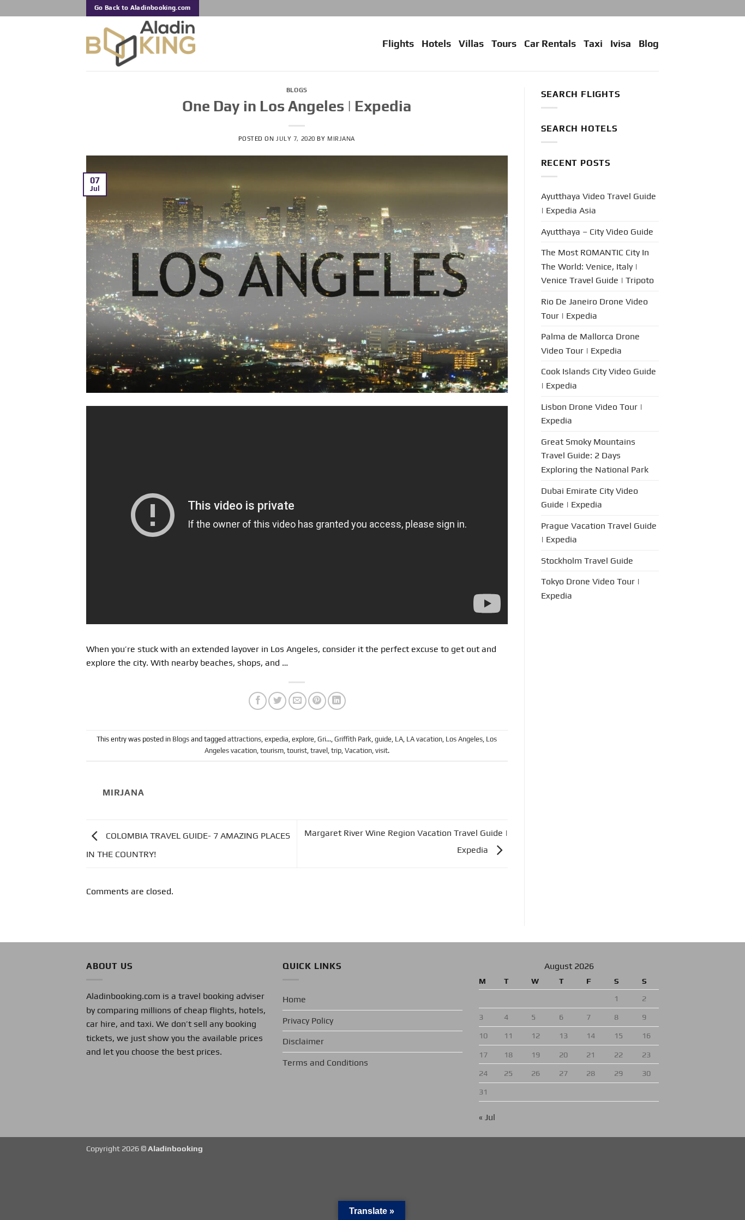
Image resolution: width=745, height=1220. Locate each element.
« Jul (487, 1117)
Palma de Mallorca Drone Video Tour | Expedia (590, 343)
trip (336, 750)
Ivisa (620, 43)
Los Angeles (464, 739)
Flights (398, 43)
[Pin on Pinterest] (317, 701)
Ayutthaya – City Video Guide (597, 231)
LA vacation (424, 739)
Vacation (358, 750)
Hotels (436, 43)
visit (381, 750)
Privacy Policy (308, 1020)
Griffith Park (352, 739)
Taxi (593, 43)
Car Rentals (550, 43)
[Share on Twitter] (277, 701)
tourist (297, 750)
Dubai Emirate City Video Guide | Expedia (589, 498)
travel (319, 750)
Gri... (324, 739)
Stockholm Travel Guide (587, 560)
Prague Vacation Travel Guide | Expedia (599, 533)
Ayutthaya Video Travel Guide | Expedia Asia (598, 203)
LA (399, 739)
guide (383, 739)
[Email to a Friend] (298, 701)
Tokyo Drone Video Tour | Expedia (590, 588)
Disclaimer (303, 1041)
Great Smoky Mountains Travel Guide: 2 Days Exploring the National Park (594, 455)
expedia (277, 739)
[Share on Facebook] (258, 701)
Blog (649, 43)
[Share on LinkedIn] (337, 701)
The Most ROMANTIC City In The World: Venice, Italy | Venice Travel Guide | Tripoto (597, 266)
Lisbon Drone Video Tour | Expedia (591, 414)
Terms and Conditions (325, 1062)
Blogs (297, 90)
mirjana (341, 138)
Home (294, 999)
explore (303, 739)
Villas (471, 43)
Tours (503, 43)
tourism (272, 750)
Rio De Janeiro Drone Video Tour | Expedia (594, 308)
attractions (244, 739)
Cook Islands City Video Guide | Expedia (598, 378)
